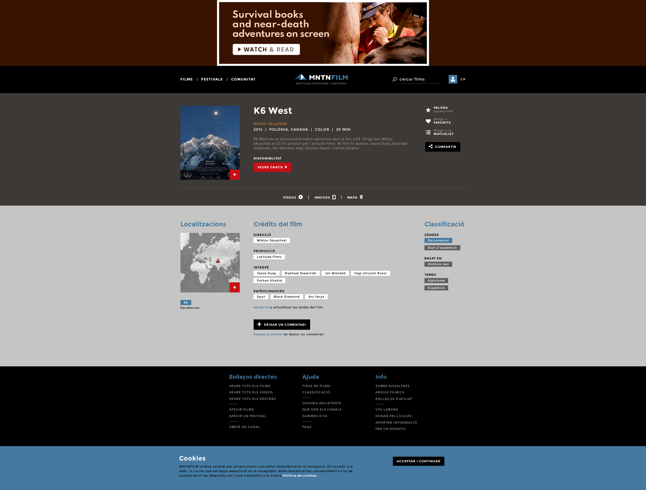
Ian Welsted (335, 273)
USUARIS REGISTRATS (321, 403)
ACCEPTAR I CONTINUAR (419, 461)
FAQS (307, 427)
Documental (438, 240)
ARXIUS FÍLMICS (390, 392)
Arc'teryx (316, 296)
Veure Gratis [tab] (270, 167)
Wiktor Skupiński (270, 123)
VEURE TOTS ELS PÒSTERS (252, 399)
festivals (212, 79)
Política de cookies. (300, 475)
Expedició (436, 288)
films (186, 79)
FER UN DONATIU (390, 429)
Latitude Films (269, 257)
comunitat (243, 79)
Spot (261, 296)
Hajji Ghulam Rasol (370, 273)
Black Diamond (287, 296)
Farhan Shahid (269, 280)
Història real (438, 264)
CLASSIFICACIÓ (316, 392)
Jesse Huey (266, 273)
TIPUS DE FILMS (316, 386)
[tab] (235, 175)
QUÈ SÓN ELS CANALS (322, 409)
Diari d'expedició (442, 248)
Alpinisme (436, 280)
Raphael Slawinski (300, 273)
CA (463, 79)
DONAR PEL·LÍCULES (393, 416)
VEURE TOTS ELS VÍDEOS (251, 392)
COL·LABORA (386, 409)
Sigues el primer (268, 334)
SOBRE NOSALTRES (392, 386)
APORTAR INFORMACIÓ (396, 422)
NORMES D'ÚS (315, 416)
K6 (186, 302)
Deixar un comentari (284, 324)
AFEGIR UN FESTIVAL (247, 416)
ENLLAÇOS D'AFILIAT (393, 399)
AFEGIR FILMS (241, 409)
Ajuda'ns (261, 307)
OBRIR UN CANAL (244, 427)
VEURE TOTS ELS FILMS (250, 386)
